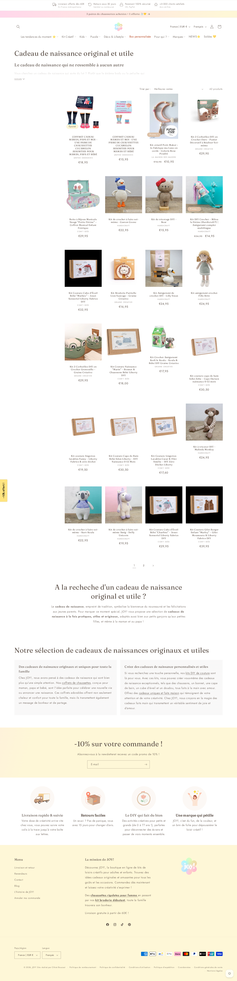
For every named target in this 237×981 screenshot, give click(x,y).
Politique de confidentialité (112, 967)
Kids (82, 37)
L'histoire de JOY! (24, 892)
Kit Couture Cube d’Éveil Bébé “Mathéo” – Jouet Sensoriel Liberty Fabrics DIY (83, 297)
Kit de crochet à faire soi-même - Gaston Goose (123, 221)
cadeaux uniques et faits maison (159, 693)
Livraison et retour (24, 867)
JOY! (34, 967)
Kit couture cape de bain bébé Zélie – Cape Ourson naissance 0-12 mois (204, 378)
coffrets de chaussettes (76, 683)
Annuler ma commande (27, 898)
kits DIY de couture (198, 673)
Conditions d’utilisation (139, 967)
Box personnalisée (140, 37)
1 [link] (134, 565)
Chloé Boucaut (59, 967)
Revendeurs (20, 873)
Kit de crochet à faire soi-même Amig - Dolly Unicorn (123, 532)
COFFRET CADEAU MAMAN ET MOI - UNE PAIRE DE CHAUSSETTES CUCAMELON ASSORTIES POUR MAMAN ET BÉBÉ (123, 144)
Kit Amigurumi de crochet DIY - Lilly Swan (164, 294)
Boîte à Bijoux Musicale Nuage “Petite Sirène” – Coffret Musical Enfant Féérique (83, 223)
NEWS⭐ (194, 37)
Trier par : (145, 89)
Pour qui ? (160, 37)
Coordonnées (184, 967)
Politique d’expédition (164, 967)
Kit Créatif (68, 37)
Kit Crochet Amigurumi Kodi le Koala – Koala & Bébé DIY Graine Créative (164, 360)
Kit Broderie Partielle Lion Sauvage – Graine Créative (124, 296)
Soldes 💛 (210, 37)
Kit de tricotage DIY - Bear (163, 221)
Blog (16, 886)
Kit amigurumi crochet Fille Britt (204, 294)
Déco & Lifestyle (114, 37)
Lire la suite (18, 79)
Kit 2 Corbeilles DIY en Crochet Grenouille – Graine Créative (83, 369)
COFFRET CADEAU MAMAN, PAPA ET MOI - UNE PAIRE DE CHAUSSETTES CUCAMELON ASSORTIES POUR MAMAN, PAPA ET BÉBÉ (83, 145)
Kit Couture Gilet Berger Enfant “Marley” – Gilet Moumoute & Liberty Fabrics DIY (204, 534)
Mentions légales (215, 970)
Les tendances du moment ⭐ (38, 37)
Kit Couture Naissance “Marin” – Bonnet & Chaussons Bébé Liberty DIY (123, 371)
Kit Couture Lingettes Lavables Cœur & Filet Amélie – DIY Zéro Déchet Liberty (164, 460)
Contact (18, 879)
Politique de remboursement (83, 967)
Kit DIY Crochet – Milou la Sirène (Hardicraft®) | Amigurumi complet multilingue (204, 223)
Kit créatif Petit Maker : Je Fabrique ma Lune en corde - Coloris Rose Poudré (164, 149)
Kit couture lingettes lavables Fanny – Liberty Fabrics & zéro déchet (83, 458)
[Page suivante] (153, 565)
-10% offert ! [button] (4, 490)
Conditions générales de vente (208, 967)
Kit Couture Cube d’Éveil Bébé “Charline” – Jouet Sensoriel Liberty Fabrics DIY (164, 534)
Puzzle (94, 37)
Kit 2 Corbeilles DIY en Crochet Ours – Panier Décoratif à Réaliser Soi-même (204, 141)
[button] (18, 27)
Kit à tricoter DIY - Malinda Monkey (204, 448)
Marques (178, 37)
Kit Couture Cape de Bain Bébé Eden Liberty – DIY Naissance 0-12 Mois (123, 458)
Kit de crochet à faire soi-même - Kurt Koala (83, 531)
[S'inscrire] (146, 764)
